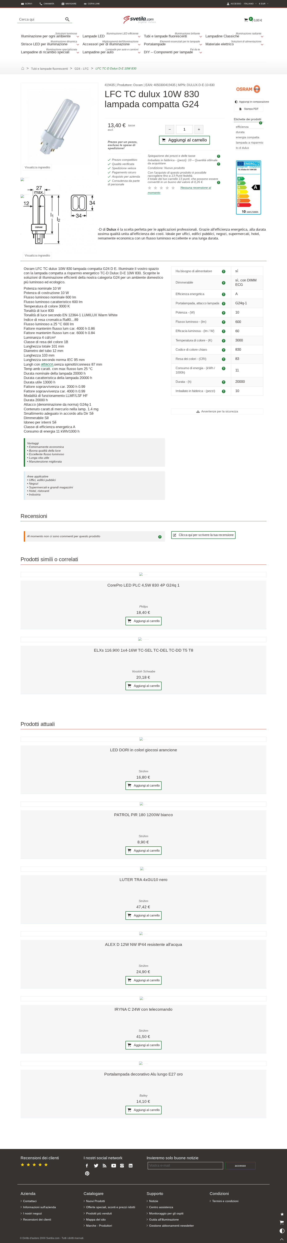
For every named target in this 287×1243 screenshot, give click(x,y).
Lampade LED (111, 35)
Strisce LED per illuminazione (49, 43)
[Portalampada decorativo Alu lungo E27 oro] (143, 1063)
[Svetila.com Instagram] (123, 1165)
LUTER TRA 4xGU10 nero (143, 879)
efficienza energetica (243, 127)
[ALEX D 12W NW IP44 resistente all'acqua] (143, 934)
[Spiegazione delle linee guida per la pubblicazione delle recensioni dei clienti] (160, 536)
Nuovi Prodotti (95, 1201)
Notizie (153, 1201)
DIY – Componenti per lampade (172, 51)
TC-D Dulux (242, 147)
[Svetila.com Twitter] (97, 1165)
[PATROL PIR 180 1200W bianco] (143, 804)
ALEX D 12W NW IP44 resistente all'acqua (143, 944)
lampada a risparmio (249, 142)
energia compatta (247, 137)
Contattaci (30, 1201)
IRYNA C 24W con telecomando (143, 1009)
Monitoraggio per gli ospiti (166, 1213)
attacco (47, 364)
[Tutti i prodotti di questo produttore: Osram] (248, 89)
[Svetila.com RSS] (105, 1165)
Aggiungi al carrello (146, 620)
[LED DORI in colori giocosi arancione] (143, 739)
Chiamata (49, 4)
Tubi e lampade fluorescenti (172, 35)
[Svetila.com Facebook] (88, 1165)
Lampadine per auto (111, 51)
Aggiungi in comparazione (251, 101)
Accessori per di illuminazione (111, 43)
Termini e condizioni (225, 1201)
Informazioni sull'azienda (39, 1207)
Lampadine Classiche (233, 35)
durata (240, 132)
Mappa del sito (96, 1219)
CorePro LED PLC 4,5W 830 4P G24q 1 (143, 585)
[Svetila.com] (140, 19)
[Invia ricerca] (68, 19)
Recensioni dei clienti (37, 1219)
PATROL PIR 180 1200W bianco (143, 815)
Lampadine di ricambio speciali (49, 51)
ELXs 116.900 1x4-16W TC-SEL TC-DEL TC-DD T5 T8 (143, 650)
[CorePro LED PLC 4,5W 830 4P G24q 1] (143, 574)
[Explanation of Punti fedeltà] (219, 182)
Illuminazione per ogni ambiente (49, 35)
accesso (240, 1165)
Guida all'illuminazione (164, 1219)
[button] (92, 3)
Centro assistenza (161, 1207)
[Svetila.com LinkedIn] (132, 1165)
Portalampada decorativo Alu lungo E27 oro (143, 1074)
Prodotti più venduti (99, 1213)
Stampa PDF (250, 108)
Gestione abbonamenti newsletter (171, 1225)
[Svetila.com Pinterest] (88, 1173)
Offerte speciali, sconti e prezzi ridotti (110, 1207)
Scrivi (28, 4)
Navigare (71, 4)
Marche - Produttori (99, 1225)
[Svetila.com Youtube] (114, 1165)
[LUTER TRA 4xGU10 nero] (143, 869)
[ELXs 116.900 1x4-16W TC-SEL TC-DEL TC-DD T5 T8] (143, 639)
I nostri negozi (32, 1213)
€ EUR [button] (264, 3)
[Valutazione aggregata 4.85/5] (35, 1164)
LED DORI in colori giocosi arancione (143, 750)
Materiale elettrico (233, 43)
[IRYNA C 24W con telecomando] (143, 998)
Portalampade (172, 43)
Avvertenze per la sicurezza (219, 411)
